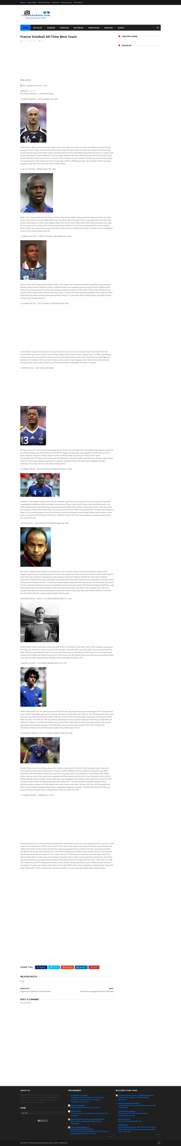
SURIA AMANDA (78, 1105)
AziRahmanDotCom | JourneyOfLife (87, 1119)
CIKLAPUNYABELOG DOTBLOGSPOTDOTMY (82, 1128)
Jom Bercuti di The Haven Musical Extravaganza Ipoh (133, 1114)
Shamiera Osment (79, 1095)
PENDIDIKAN (93, 28)
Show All (110, 1136)
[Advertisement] (116, 14)
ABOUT (23, 2)
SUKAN (121, 28)
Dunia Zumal (124, 1119)
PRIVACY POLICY (44, 2)
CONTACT (55, 2)
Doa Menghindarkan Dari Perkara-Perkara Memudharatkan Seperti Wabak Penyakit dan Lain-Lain (137, 1129)
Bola (42, 41)
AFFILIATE (37, 28)
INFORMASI (78, 28)
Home (25, 28)
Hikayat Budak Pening (128, 1103)
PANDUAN (64, 28)
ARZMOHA (123, 1125)
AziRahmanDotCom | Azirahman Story (136, 1095)
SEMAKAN (108, 28)
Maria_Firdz (76, 1111)
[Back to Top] (159, 1143)
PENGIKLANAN (66, 2)
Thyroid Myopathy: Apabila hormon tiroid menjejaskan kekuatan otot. (89, 1132)
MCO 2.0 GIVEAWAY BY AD (129, 1121)
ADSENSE (51, 28)
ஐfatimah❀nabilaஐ (126, 1111)
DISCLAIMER (32, 2)
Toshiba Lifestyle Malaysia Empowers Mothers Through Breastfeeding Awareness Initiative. (88, 1099)
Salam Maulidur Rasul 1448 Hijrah (85, 1107)
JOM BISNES (78, 2)
